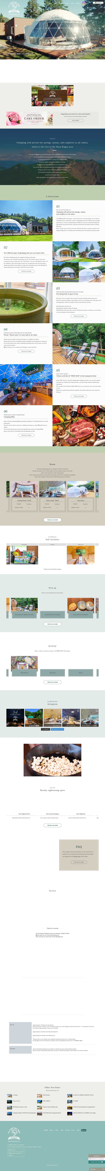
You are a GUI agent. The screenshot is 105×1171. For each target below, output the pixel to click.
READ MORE (75, 120)
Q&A (72, 3)
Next (98, 489)
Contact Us (13, 1150)
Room (44, 3)
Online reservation (96, 1162)
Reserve (78, 3)
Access (67, 3)
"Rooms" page (76, 856)
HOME (46, 1130)
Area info (61, 3)
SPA (56, 3)
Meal (50, 3)
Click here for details (26, 271)
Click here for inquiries (97, 1159)
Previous (7, 489)
